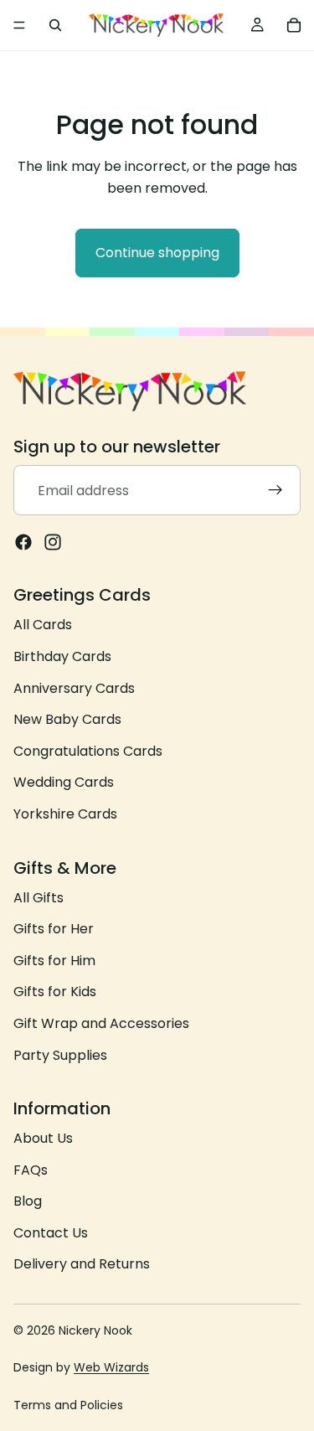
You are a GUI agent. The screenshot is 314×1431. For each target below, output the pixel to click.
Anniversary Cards (74, 688)
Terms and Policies (68, 1405)
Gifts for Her (53, 928)
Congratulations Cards (87, 751)
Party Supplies (60, 1055)
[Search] (55, 25)
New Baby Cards (67, 720)
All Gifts (38, 897)
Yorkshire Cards (65, 814)
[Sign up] (275, 491)
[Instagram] (53, 543)
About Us (43, 1138)
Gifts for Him (54, 960)
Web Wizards (111, 1367)
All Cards (42, 625)
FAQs (30, 1170)
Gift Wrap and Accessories (101, 1023)
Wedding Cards (63, 783)
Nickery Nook (95, 1330)
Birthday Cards (62, 656)
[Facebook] (23, 543)
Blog (27, 1201)
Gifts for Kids (54, 992)
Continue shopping (157, 252)
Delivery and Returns (81, 1264)
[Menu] (19, 25)
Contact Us (50, 1232)
